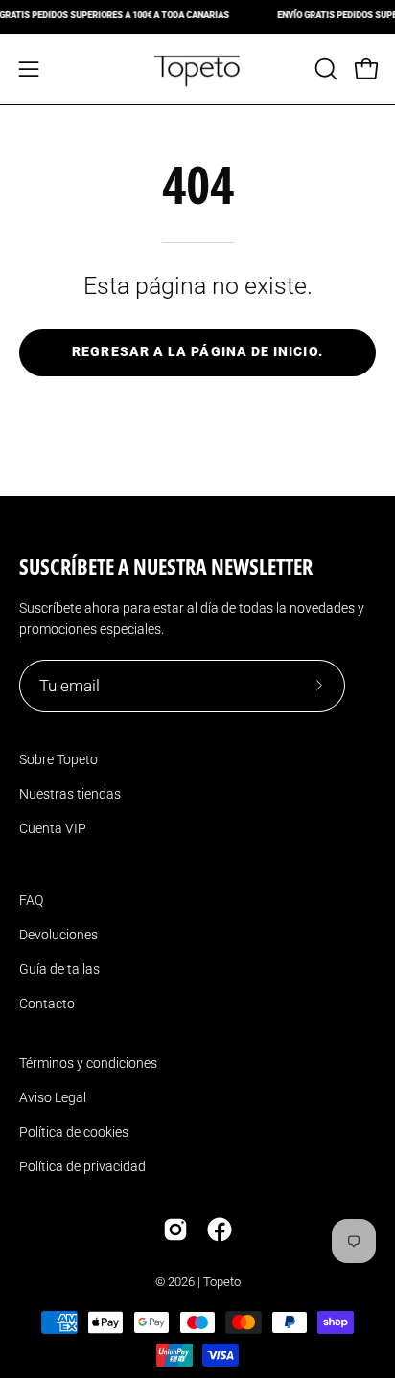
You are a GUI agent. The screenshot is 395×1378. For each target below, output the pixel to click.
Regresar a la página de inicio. (197, 352)
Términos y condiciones (88, 1063)
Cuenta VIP (52, 828)
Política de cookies (73, 1132)
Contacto (47, 1003)
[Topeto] (197, 69)
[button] (324, 69)
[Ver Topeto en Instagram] (175, 1229)
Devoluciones (58, 934)
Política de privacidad (82, 1166)
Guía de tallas (59, 969)
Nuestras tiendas (70, 794)
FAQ (31, 900)
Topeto (222, 1282)
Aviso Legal (52, 1097)
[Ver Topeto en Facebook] (219, 1229)
